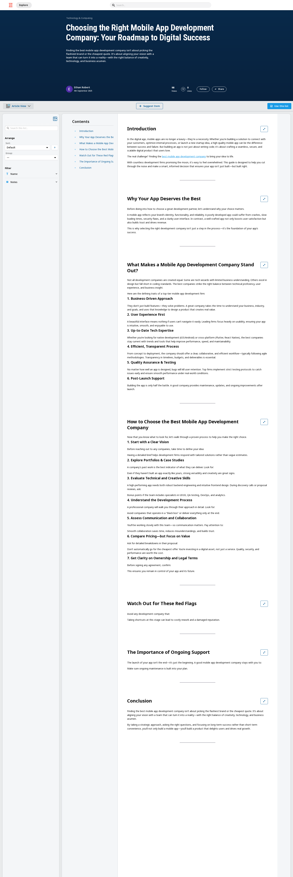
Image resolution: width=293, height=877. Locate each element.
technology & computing (79, 18)
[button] (183, 89)
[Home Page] (10, 5)
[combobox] (160, 5)
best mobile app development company (184, 156)
